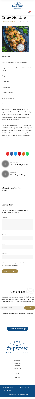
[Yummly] (23, 154)
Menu (5, 12)
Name (4, 235)
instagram (14, 381)
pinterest (21, 381)
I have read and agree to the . (18, 314)
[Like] (7, 154)
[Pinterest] (19, 154)
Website (4, 253)
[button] (17, 329)
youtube (17, 381)
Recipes (12, 21)
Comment (5, 218)
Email (4, 244)
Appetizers (5, 21)
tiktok (24, 381)
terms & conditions (27, 314)
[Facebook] (11, 154)
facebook (10, 381)
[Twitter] (15, 154)
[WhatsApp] (27, 154)
